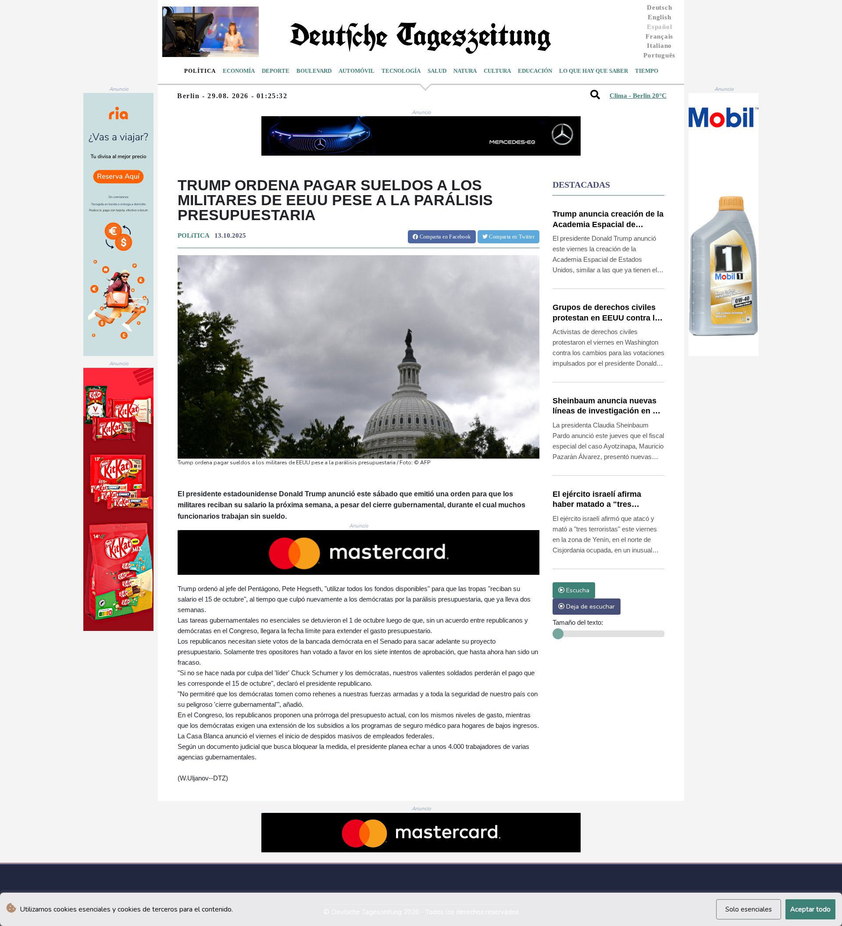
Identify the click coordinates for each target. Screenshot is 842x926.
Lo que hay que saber (593, 71)
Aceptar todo (810, 909)
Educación (535, 71)
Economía (239, 71)
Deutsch (659, 7)
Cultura (497, 71)
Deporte (275, 71)
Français (659, 36)
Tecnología (401, 71)
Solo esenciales (748, 909)
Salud (437, 71)
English (659, 17)
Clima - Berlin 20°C (638, 95)
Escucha (576, 590)
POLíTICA (193, 235)
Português (659, 55)
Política (200, 71)
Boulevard (314, 71)
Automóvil (357, 71)
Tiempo (646, 71)
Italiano (659, 45)
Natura (465, 71)
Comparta (444, 237)
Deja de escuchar (589, 606)
